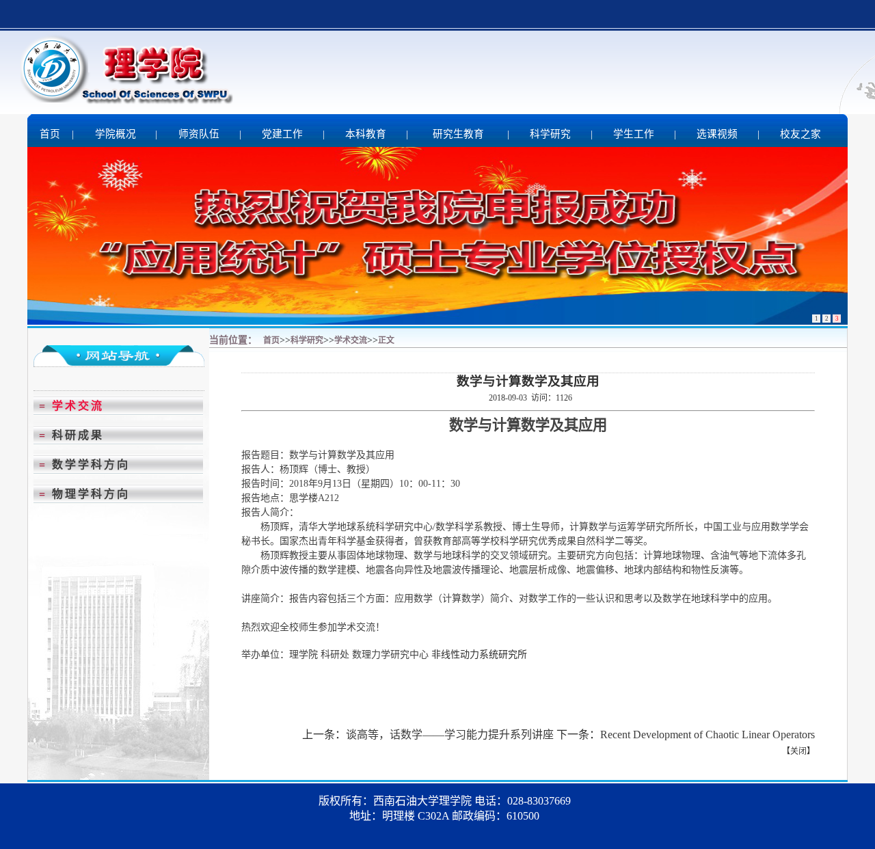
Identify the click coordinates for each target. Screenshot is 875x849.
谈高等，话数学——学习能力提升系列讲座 (450, 734)
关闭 (798, 751)
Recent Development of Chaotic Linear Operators (707, 734)
